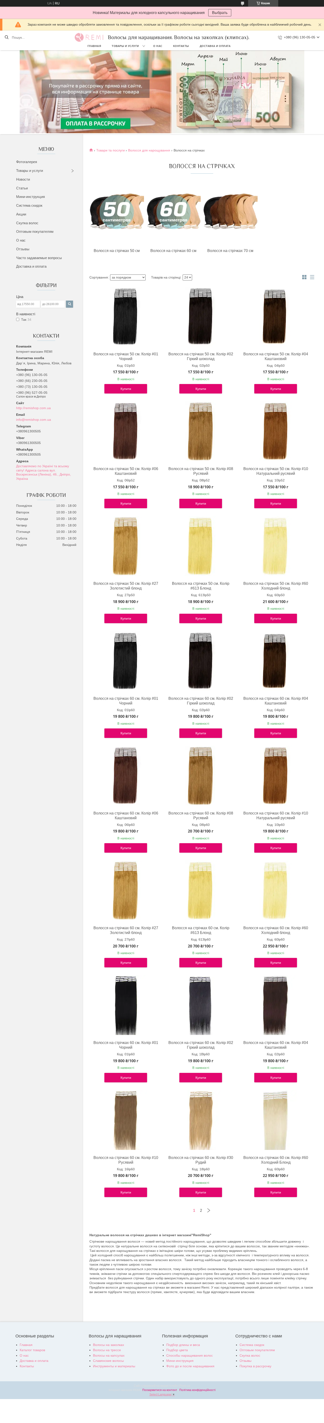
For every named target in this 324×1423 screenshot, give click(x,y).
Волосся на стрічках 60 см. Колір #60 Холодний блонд (275, 930)
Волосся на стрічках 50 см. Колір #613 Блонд (200, 585)
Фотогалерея (26, 162)
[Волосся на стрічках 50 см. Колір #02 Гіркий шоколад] (201, 316)
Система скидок (29, 205)
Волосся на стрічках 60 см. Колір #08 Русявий (200, 815)
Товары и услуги (125, 46)
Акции (21, 214)
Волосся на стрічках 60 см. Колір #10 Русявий (125, 1160)
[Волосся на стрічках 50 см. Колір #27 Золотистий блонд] (126, 546)
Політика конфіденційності (197, 1390)
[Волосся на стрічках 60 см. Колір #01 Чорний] (126, 661)
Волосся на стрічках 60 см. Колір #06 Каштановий (125, 815)
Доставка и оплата (215, 46)
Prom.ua (184, 1385)
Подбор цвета (177, 1350)
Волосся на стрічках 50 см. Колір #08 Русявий (200, 471)
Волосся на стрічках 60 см (173, 251)
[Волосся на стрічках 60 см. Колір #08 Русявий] (201, 776)
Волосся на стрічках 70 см (230, 251)
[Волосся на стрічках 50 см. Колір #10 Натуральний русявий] (275, 431)
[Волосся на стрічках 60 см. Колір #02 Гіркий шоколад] (201, 661)
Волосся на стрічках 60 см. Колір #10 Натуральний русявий (275, 815)
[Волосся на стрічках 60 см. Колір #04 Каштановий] (275, 661)
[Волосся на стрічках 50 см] (116, 213)
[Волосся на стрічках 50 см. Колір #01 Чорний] (126, 316)
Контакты (181, 46)
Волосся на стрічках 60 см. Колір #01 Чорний (125, 700)
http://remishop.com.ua (33, 408)
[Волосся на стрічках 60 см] (173, 213)
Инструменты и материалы (114, 1366)
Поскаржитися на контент (159, 1390)
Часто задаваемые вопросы (39, 258)
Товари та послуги (110, 150)
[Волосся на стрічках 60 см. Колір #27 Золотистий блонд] (126, 890)
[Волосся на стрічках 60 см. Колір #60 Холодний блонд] (275, 890)
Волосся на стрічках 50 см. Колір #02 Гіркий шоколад (200, 356)
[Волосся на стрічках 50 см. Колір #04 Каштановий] (275, 316)
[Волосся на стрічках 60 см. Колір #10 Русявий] (126, 1120)
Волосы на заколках (108, 1345)
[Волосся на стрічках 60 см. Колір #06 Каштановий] (126, 776)
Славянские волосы (108, 1361)
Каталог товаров (32, 1350)
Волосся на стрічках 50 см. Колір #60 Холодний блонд (275, 585)
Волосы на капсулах (109, 1355)
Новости (23, 179)
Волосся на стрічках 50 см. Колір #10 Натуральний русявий (275, 471)
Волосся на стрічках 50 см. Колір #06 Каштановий (125, 471)
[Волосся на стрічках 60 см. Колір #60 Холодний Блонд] (275, 1120)
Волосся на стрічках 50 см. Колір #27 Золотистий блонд (125, 585)
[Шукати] (6, 37)
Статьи (22, 188)
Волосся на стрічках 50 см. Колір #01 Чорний (125, 356)
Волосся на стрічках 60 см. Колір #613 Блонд (200, 930)
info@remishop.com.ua (33, 419)
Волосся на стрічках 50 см (117, 251)
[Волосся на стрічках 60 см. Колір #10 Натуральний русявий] (275, 776)
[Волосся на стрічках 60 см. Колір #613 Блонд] (201, 890)
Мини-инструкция (30, 197)
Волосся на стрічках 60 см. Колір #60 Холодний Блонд (275, 1160)
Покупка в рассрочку (255, 1366)
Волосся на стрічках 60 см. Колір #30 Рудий (200, 1160)
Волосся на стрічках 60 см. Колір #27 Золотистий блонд (125, 930)
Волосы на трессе (107, 1350)
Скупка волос (27, 223)
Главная (94, 46)
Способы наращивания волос (189, 1355)
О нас (157, 46)
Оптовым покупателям (34, 231)
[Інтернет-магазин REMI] (89, 37)
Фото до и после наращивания (190, 1366)
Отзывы (22, 249)
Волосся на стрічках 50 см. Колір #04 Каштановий (275, 356)
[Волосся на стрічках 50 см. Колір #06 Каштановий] (126, 431)
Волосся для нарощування (149, 150)
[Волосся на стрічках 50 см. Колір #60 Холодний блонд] (275, 546)
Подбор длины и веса (183, 1345)
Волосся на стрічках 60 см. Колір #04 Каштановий (275, 700)
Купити (125, 389)
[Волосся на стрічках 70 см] (230, 213)
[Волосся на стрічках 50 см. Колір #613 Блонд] (201, 546)
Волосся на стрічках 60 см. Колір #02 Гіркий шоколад (200, 700)
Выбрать (219, 13)
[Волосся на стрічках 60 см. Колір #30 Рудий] (201, 1120)
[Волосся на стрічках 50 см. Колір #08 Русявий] (201, 431)
